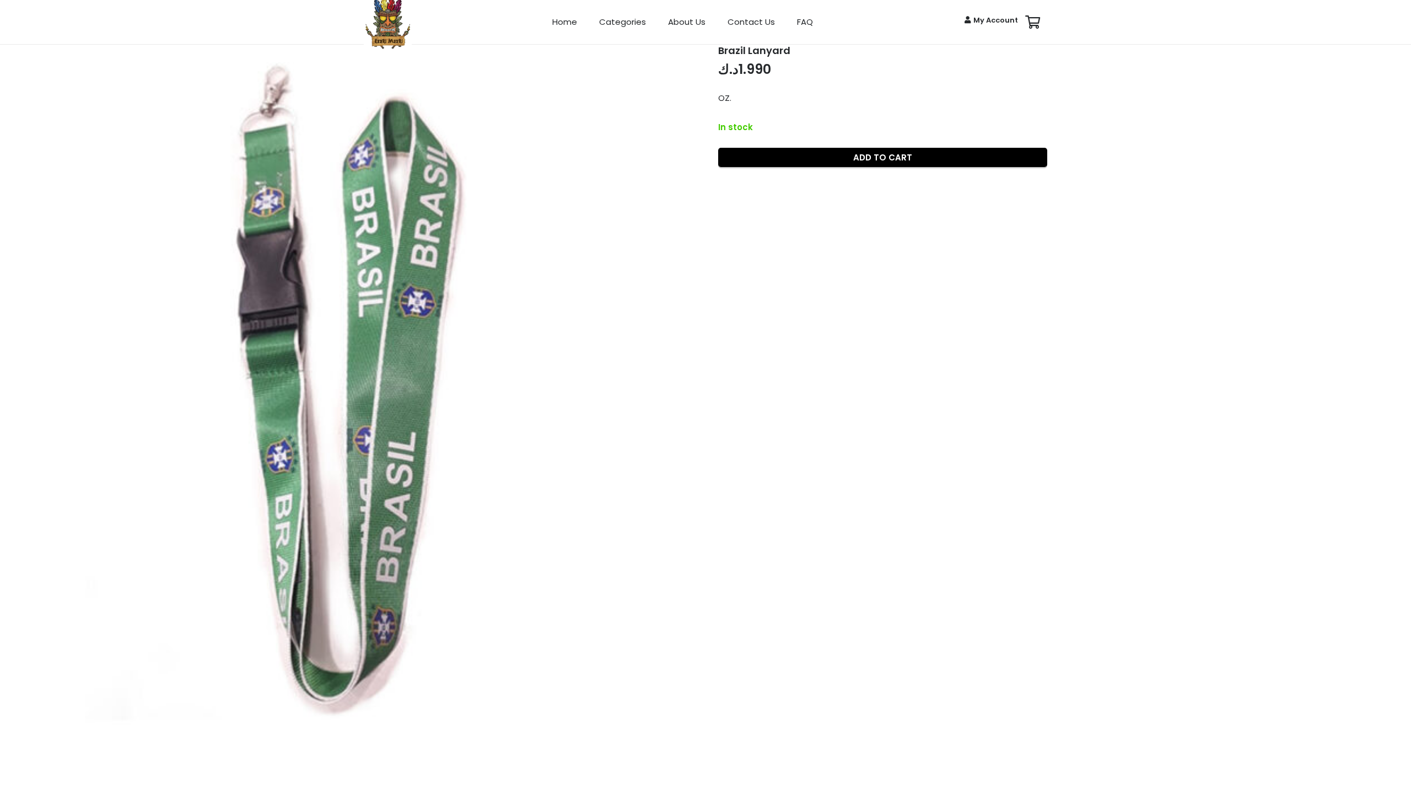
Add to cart (882, 157)
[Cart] (1032, 22)
